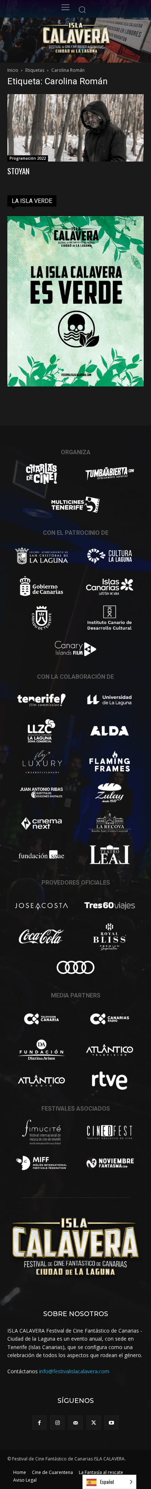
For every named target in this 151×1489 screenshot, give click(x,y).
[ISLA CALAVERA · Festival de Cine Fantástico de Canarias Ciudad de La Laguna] (92, 38)
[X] (93, 1422)
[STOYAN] (75, 128)
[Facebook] (39, 1422)
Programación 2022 (28, 158)
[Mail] (75, 1422)
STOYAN (18, 171)
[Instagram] (57, 1422)
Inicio (12, 70)
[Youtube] (111, 1422)
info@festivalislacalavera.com (74, 1371)
